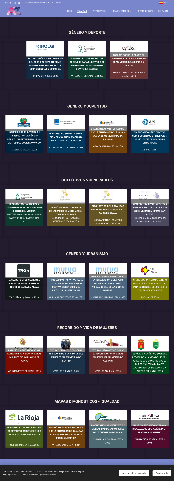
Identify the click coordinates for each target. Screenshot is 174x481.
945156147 (59, 2)
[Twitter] (10, 2)
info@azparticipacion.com (38, 2)
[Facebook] (6, 2)
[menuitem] (70, 11)
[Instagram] (14, 2)
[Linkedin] (18, 2)
